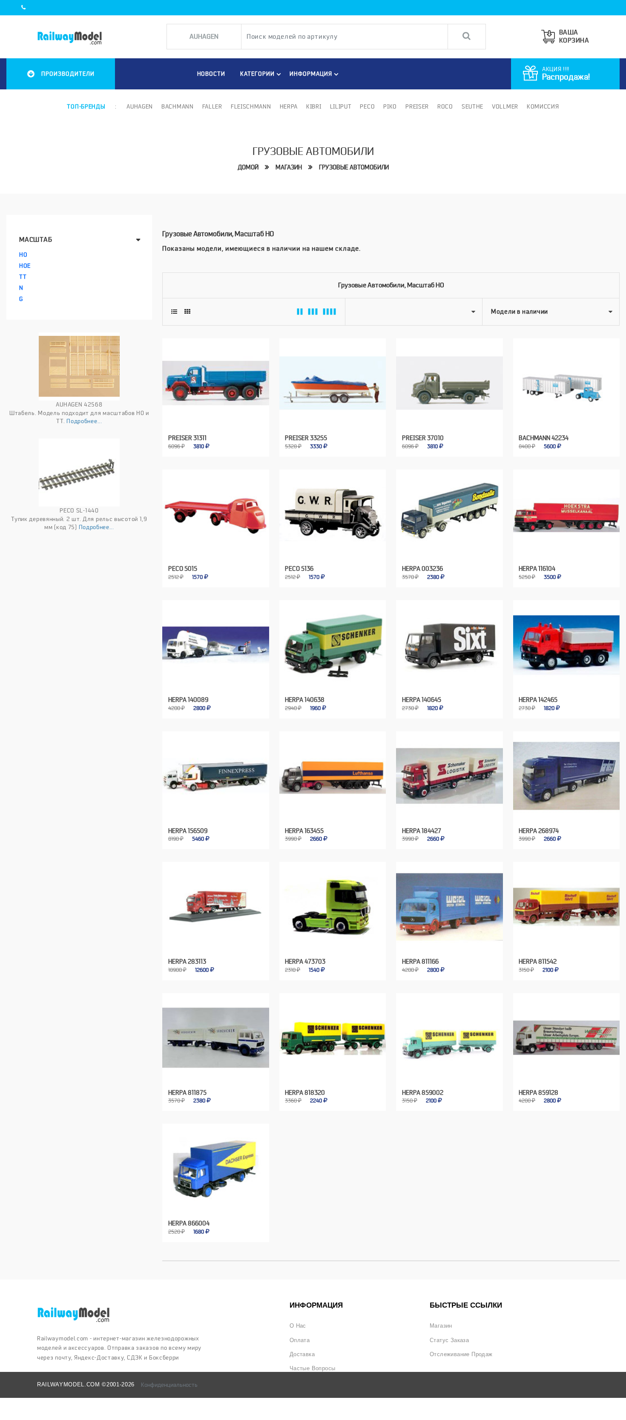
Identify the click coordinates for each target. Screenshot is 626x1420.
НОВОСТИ (211, 73)
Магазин (289, 167)
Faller (212, 106)
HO (23, 255)
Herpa (289, 106)
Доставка (302, 1354)
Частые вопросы (313, 1368)
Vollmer (505, 106)
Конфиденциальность (169, 1384)
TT (22, 277)
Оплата (300, 1340)
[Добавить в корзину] (205, 440)
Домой (248, 167)
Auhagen (139, 106)
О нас (298, 1326)
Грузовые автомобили (354, 167)
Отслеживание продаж (461, 1354)
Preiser (417, 106)
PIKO (390, 106)
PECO (367, 106)
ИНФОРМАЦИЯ (311, 73)
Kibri (314, 106)
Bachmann (177, 106)
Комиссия (543, 106)
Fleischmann (251, 106)
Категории (257, 73)
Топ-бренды (86, 106)
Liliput (341, 106)
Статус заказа (449, 1340)
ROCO (445, 106)
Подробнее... (84, 421)
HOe (25, 266)
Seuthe (472, 106)
